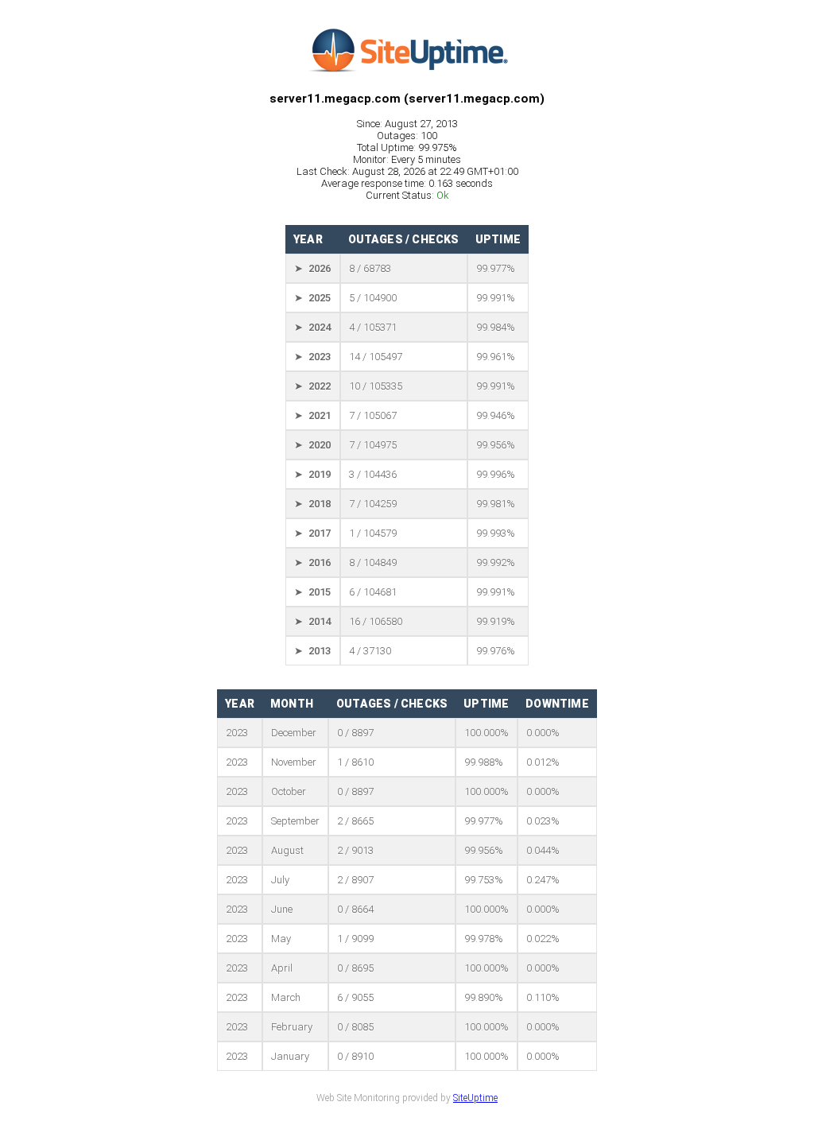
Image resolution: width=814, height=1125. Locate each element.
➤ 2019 (312, 474)
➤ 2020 (312, 445)
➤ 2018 (312, 504)
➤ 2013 (312, 651)
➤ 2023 (312, 357)
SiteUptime (475, 1098)
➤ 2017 (312, 533)
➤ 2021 (312, 415)
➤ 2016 (312, 562)
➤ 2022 (312, 386)
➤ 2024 (312, 327)
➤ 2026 (312, 268)
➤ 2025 (312, 298)
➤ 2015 (312, 592)
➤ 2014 (312, 621)
